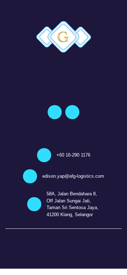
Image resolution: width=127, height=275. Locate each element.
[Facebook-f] (55, 112)
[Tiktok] (72, 112)
